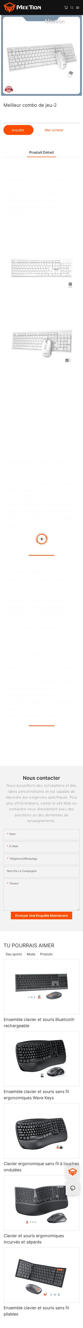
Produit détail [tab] (41, 152)
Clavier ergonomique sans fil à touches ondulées (41, 1166)
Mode (31, 954)
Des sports (14, 954)
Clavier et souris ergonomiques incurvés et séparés (34, 1238)
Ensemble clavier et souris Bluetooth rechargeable (39, 1022)
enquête (18, 130)
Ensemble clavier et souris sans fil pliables (36, 1310)
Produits (46, 954)
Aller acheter (53, 130)
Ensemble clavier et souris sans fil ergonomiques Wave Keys (36, 1094)
